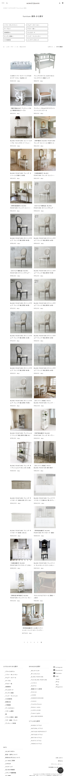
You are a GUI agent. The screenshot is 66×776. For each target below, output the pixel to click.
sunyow (33, 701)
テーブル (7, 28)
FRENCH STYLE (36, 743)
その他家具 (7, 40)
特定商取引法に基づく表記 (56, 767)
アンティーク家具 (10, 723)
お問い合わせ (59, 758)
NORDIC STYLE (36, 725)
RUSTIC (33, 686)
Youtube (59, 673)
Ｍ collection (35, 674)
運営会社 (60, 761)
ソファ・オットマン (10, 25)
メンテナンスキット (33, 40)
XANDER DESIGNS (37, 698)
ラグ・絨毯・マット (11, 720)
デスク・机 (31, 28)
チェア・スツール (33, 25)
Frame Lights (35, 713)
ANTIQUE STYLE (37, 734)
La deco (34, 683)
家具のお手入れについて (12, 757)
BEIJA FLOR (35, 670)
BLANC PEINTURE (37, 677)
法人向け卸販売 (10, 769)
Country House (36, 704)
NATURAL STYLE (37, 728)
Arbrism (34, 692)
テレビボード (31, 32)
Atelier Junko (35, 707)
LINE (57, 676)
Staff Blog (57, 680)
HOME (5, 8)
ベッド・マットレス (34, 36)
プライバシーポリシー (57, 764)
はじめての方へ (10, 751)
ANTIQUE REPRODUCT (39, 731)
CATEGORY (12, 8)
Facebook (59, 670)
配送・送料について (11, 754)
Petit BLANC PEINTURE (39, 680)
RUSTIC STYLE (36, 740)
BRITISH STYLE (36, 737)
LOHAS (33, 695)
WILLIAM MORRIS (37, 716)
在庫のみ (50, 47)
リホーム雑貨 (9, 711)
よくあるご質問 (10, 760)
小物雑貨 (8, 705)
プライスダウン (10, 671)
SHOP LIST (9, 766)
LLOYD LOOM (35, 710)
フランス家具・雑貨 (11, 717)
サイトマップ (59, 770)
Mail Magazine (59, 686)
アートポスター (10, 708)
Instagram (59, 667)
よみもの (8, 763)
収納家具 (7, 32)
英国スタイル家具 (36, 689)
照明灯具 (8, 702)
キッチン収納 (8, 36)
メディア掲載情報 (10, 773)
